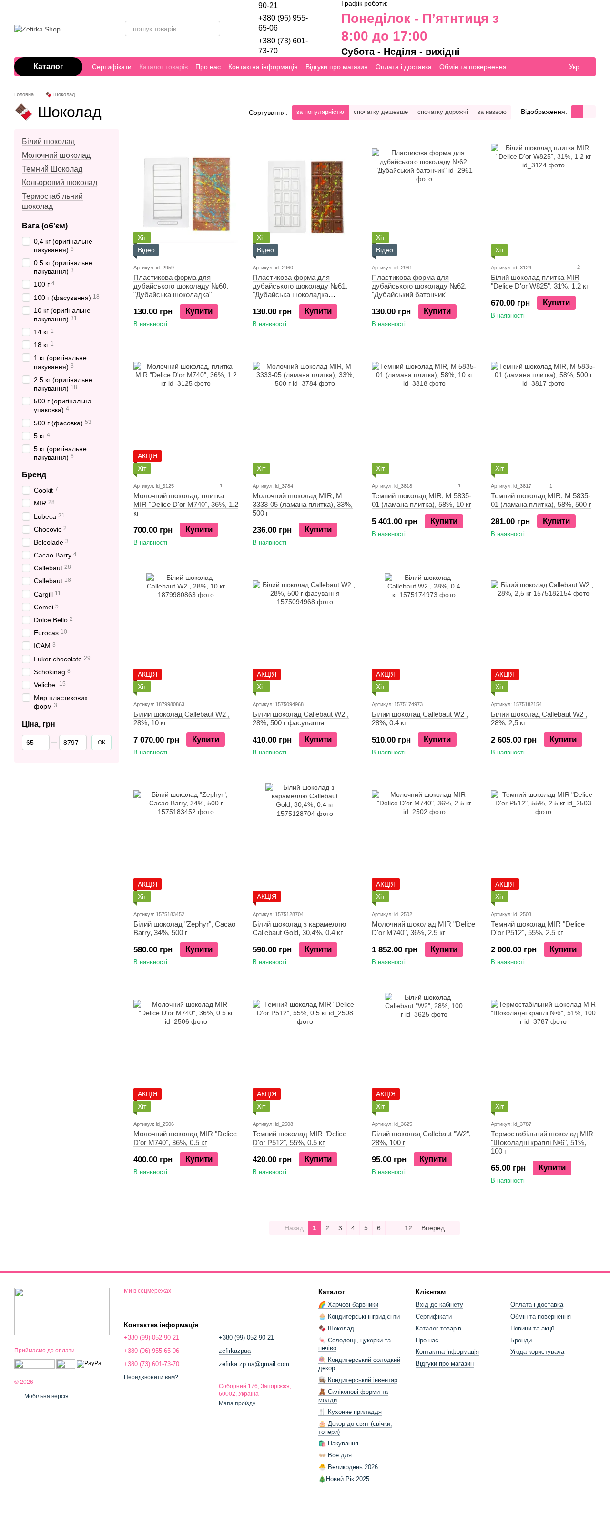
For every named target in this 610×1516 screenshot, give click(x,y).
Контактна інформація (263, 67)
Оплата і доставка (404, 67)
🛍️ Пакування (338, 1443)
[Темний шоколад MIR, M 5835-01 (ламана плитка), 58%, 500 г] (543, 414)
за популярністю (320, 111)
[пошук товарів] (212, 28)
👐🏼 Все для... (337, 1455)
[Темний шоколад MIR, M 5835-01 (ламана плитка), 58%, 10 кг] (424, 414)
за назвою (492, 111)
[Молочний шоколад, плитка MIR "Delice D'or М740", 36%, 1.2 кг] (185, 414)
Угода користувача (537, 1351)
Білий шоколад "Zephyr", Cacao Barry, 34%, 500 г (184, 928)
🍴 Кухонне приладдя (350, 1411)
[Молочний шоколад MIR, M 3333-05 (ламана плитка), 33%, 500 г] (305, 414)
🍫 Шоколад (336, 1328)
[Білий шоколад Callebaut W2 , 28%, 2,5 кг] (543, 632)
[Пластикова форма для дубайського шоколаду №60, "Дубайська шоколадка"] (185, 196)
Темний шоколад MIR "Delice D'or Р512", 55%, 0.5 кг (299, 1138)
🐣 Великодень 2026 (348, 1467)
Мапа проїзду (237, 1403)
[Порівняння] (522, 28)
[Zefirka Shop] (62, 1311)
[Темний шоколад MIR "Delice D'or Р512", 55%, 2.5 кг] (543, 842)
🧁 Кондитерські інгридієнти (359, 1316)
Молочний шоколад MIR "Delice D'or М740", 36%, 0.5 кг (185, 1138)
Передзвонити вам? (151, 1377)
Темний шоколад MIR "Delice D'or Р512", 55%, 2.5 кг (538, 928)
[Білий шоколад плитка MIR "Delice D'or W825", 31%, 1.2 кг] (543, 196)
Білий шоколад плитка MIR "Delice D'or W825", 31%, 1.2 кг (540, 281)
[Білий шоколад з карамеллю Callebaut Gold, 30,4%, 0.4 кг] (305, 842)
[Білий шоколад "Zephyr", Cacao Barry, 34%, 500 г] (185, 842)
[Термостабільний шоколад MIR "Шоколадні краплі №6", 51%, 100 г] (543, 1052)
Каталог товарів (163, 67)
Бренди (521, 1340)
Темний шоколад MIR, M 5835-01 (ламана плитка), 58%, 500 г (541, 500)
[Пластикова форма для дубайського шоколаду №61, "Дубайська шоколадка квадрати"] (305, 196)
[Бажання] (541, 28)
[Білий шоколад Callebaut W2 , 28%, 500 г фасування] (305, 632)
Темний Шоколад (52, 169)
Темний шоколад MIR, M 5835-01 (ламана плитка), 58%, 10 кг (421, 500)
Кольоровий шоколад (59, 182)
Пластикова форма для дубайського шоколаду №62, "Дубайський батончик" (419, 286)
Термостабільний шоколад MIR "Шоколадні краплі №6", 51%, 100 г (542, 1142)
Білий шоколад (48, 141)
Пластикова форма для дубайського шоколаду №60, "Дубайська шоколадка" (180, 286)
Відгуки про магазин (336, 67)
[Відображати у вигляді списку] (589, 111)
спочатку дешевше (381, 111)
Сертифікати (112, 67)
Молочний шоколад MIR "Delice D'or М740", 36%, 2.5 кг (423, 928)
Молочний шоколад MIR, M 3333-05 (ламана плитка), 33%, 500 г (303, 504)
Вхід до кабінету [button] (439, 1304)
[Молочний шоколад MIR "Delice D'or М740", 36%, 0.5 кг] (185, 1052)
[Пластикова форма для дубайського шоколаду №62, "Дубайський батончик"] (424, 196)
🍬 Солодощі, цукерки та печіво (354, 1344)
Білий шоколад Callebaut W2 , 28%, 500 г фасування (301, 718)
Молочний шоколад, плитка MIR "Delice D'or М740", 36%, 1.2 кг (185, 504)
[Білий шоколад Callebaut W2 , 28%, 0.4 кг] (424, 632)
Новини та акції (532, 1328)
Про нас (208, 67)
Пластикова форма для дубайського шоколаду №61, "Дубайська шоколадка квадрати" (300, 290)
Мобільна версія (46, 1396)
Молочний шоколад (56, 155)
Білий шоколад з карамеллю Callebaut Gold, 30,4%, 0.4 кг (299, 928)
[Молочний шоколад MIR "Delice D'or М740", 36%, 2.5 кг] (424, 842)
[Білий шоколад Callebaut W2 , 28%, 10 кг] (185, 632)
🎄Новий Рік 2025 (343, 1479)
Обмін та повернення (473, 67)
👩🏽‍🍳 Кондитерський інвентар (357, 1379)
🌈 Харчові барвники (348, 1304)
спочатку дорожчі (442, 111)
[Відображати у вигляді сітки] (577, 111)
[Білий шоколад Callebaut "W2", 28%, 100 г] (424, 1052)
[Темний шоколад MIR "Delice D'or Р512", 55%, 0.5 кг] (305, 1052)
